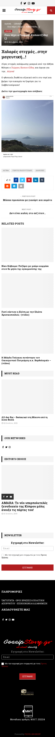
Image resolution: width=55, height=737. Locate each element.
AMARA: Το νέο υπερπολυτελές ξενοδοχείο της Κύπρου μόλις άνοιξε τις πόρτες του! (24, 506)
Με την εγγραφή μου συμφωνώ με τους (24, 556)
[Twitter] (24, 3)
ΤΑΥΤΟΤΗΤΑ (7, 600)
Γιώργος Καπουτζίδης (22, 67)
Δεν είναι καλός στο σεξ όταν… (27, 213)
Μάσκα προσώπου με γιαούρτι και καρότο (27, 200)
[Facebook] (21, 3)
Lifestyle (8, 31)
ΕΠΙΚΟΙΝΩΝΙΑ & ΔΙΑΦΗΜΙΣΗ (32, 603)
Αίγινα (10, 71)
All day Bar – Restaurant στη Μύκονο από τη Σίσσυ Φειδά (24, 418)
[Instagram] (29, 3)
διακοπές (40, 170)
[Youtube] (33, 3)
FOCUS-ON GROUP (32, 734)
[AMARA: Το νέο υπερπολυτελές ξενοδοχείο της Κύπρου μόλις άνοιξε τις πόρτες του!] (27, 482)
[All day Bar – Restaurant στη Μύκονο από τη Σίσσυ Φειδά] (27, 396)
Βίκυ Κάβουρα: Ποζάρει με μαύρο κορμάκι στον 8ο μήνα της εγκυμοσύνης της (25, 267)
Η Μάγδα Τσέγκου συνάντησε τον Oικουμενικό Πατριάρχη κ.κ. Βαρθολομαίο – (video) (26, 360)
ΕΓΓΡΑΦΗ (27, 567)
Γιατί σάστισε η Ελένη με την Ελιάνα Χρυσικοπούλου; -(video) (21, 313)
